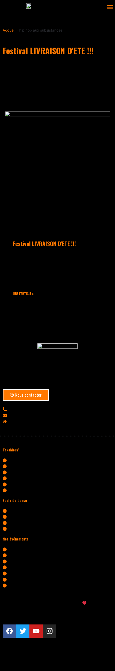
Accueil (9, 30)
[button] (110, 7)
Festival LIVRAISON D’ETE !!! (44, 243)
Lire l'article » (23, 293)
